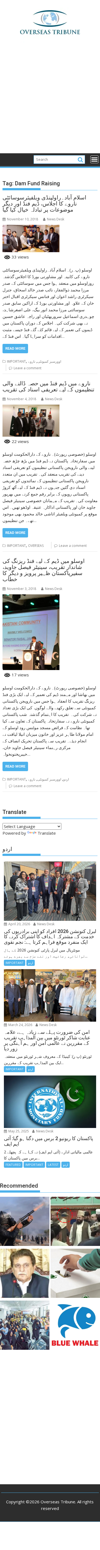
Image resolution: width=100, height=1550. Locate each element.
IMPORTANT (16, 361)
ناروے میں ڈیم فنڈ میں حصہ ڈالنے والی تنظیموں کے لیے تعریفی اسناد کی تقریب (48, 386)
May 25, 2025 (18, 1131)
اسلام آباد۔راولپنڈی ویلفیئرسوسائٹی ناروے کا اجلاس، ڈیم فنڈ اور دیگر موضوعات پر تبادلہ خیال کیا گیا (44, 203)
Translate (47, 833)
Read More (15, 348)
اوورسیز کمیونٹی (49, 361)
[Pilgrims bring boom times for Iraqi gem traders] (75, 1326)
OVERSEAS (36, 545)
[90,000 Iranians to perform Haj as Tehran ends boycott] (24, 1326)
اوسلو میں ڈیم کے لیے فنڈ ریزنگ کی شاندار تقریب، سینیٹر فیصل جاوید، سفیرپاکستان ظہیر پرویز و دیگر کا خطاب (43, 570)
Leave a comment (27, 368)
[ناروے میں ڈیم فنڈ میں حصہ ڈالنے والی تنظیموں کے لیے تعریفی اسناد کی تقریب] (31, 408)
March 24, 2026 (20, 1024)
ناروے (31, 361)
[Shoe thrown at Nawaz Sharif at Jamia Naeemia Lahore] (75, 1222)
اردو (66, 779)
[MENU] (94, 159)
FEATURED (13, 1164)
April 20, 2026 (19, 924)
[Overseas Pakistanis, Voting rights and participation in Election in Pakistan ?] (75, 1274)
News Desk (55, 219)
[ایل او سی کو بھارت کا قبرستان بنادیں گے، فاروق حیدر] (24, 1274)
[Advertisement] (50, 101)
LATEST (53, 1164)
